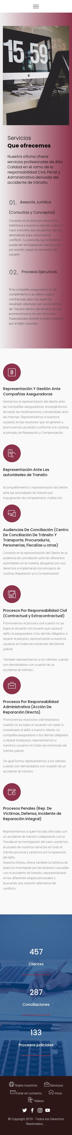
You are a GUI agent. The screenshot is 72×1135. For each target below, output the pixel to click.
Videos (38, 1101)
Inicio (58, 1093)
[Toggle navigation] (36, 6)
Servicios (56, 1085)
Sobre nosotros (25, 1085)
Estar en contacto (28, 1093)
